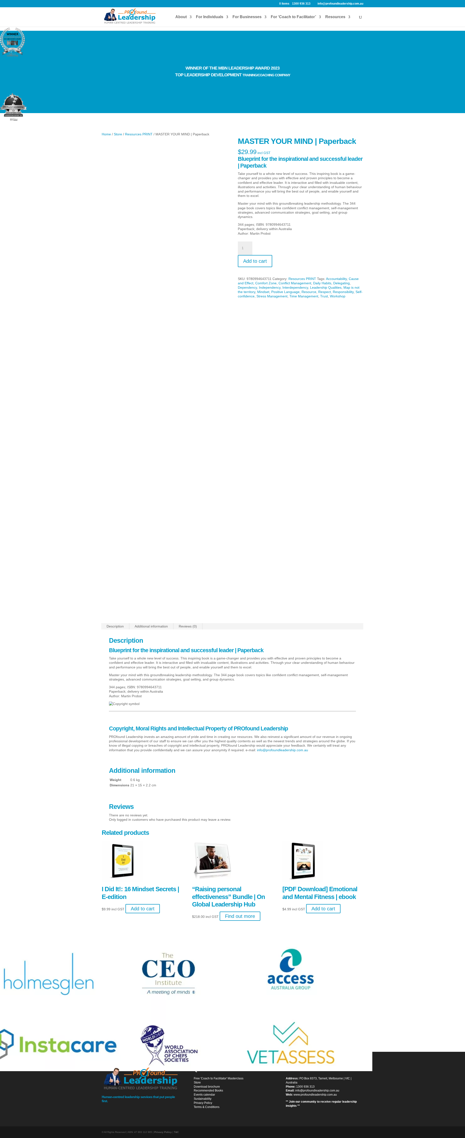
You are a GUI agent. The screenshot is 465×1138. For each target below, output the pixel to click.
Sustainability (202, 1098)
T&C (176, 1132)
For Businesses (247, 17)
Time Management (303, 296)
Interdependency (295, 287)
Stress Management (271, 296)
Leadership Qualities (325, 287)
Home (106, 134)
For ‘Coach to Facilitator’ (293, 17)
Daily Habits (322, 283)
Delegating (341, 283)
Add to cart (255, 261)
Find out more (240, 916)
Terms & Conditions (206, 1107)
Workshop (337, 296)
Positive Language (285, 292)
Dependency (247, 287)
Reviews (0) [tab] (188, 626)
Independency (269, 287)
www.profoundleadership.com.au (315, 1094)
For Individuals (209, 17)
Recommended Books (208, 1090)
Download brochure (207, 1086)
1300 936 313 (305, 1086)
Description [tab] (115, 626)
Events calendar (204, 1094)
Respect (324, 292)
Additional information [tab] (151, 626)
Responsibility (343, 292)
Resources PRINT (139, 134)
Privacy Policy (203, 1103)
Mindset (263, 292)
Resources (335, 17)
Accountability (336, 279)
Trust (324, 296)
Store (118, 134)
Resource (309, 292)
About (181, 17)
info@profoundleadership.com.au (282, 750)
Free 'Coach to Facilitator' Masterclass (218, 1078)
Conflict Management (295, 283)
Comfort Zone (266, 283)
